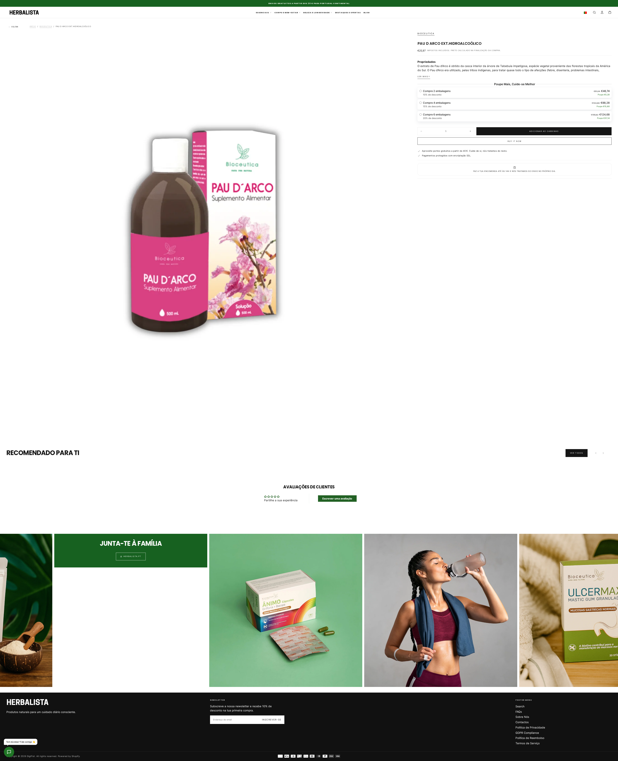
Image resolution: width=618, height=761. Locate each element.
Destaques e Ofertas (348, 12)
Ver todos (576, 453)
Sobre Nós (522, 716)
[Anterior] (596, 453)
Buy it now (514, 141)
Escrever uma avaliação (337, 498)
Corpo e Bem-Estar (286, 12)
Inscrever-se (271, 719)
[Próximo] (603, 453)
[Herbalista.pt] (27, 702)
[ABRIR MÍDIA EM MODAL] (400, 426)
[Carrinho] (610, 13)
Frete (454, 50)
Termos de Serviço (527, 743)
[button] (586, 12)
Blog (367, 12)
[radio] (514, 92)
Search (519, 706)
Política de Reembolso (529, 738)
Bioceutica (426, 33)
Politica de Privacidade (530, 727)
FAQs (518, 711)
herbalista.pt (17, 556)
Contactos (522, 722)
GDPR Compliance (527, 732)
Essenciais (262, 12)
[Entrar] (602, 13)
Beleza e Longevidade (316, 12)
